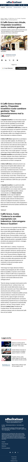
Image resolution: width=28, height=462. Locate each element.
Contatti (3, 441)
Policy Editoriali (5, 443)
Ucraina (24, 7)
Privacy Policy (14, 456)
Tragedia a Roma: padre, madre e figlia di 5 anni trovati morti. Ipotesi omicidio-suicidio (19, 358)
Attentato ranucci (17, 7)
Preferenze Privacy (14, 460)
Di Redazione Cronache (11, 54)
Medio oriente (9, 7)
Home (2, 18)
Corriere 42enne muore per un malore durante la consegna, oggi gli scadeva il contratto (19, 351)
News (6, 18)
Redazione (4, 446)
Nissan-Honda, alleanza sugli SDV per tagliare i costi (19, 365)
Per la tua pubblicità (6, 448)
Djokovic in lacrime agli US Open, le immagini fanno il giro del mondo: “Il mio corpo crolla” (19, 344)
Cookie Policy (14, 458)
